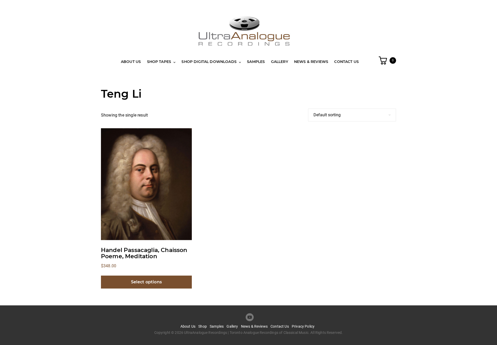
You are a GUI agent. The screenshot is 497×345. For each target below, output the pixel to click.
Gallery (279, 61)
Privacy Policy (303, 326)
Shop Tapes (159, 61)
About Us (131, 61)
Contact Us (346, 61)
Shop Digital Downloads (209, 61)
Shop (202, 326)
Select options (146, 281)
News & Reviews (311, 61)
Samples (256, 61)
